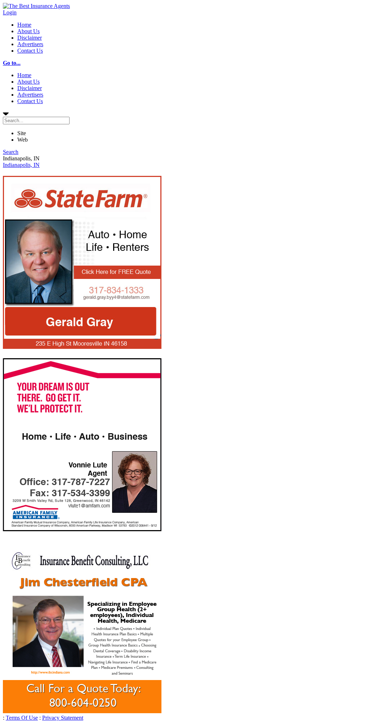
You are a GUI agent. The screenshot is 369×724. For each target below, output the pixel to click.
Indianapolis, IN (21, 165)
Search (10, 152)
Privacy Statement (62, 718)
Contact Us (30, 51)
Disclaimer (29, 38)
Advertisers (30, 44)
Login (10, 12)
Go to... (12, 63)
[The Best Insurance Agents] (36, 6)
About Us (28, 31)
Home (24, 25)
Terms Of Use (22, 718)
